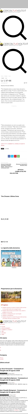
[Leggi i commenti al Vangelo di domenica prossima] (11, 301)
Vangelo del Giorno (3, 373)
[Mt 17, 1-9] (14, 230)
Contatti (1, 359)
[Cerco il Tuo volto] (13, 12)
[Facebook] (9, 156)
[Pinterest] (15, 156)
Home (2, 76)
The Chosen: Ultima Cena (10, 196)
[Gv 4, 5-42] (14, 207)
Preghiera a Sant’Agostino (7, 315)
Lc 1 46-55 (7, 148)
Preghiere (5, 305)
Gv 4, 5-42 (4, 219)
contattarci (16, 410)
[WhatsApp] (18, 156)
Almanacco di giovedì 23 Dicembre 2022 (21, 165)
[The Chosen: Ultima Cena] (14, 185)
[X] (12, 156)
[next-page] (1, 244)
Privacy (1, 357)
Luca (6, 78)
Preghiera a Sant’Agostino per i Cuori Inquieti (11, 313)
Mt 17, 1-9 (4, 242)
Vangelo (5, 76)
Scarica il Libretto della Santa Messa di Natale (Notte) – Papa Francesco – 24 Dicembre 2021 (7, 166)
